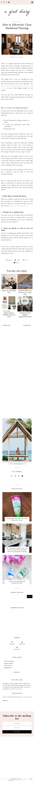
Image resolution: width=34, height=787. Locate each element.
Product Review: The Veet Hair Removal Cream (17, 519)
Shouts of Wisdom (9, 661)
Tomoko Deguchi (16, 57)
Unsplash (21, 57)
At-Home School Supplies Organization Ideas (24, 315)
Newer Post (7, 325)
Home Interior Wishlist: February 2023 (9, 315)
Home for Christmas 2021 (9, 291)
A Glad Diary (25, 779)
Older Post (27, 325)
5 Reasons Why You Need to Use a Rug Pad (25, 292)
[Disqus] (17, 350)
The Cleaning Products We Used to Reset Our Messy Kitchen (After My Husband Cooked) (17, 550)
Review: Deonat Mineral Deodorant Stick (17, 582)
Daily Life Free (8, 666)
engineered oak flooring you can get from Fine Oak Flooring (17, 87)
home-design (17, 21)
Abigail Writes (8, 668)
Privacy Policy (6, 779)
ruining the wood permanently (18, 206)
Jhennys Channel (8, 663)
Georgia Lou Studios (20, 780)
